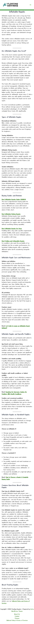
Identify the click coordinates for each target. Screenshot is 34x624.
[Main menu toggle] (30, 5)
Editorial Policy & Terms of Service (17, 620)
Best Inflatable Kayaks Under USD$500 (14, 199)
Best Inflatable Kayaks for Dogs (12, 228)
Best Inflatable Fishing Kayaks (11, 214)
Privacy (17, 618)
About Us (17, 614)
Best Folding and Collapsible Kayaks (13, 241)
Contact (17, 616)
